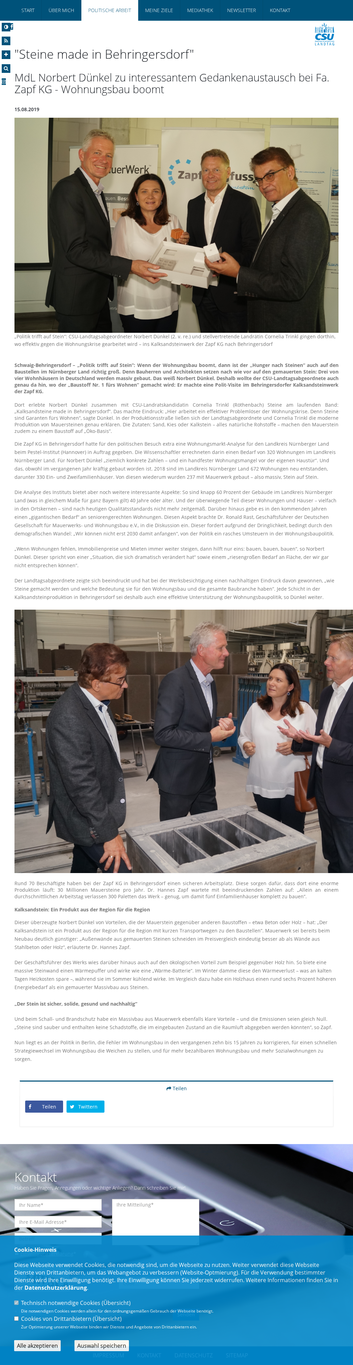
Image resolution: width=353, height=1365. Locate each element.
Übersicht (116, 1303)
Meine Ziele (159, 10)
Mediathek (200, 10)
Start (27, 10)
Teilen (179, 1088)
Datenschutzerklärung (55, 1287)
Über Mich (61, 10)
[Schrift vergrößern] (6, 54)
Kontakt (280, 10)
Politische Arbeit (109, 10)
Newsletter (241, 10)
